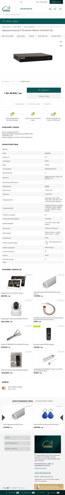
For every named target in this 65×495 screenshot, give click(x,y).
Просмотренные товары (44, 401)
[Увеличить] (32, 58)
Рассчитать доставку (34, 104)
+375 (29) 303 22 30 (26, 9)
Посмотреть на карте (40, 468)
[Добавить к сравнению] (60, 45)
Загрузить (47, 153)
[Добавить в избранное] (60, 41)
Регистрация (43, 2)
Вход (37, 2)
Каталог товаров (12, 21)
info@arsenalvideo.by (46, 476)
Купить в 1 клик (44, 96)
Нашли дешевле (20, 104)
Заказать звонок (56, 2)
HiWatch (47, 186)
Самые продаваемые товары (22, 401)
